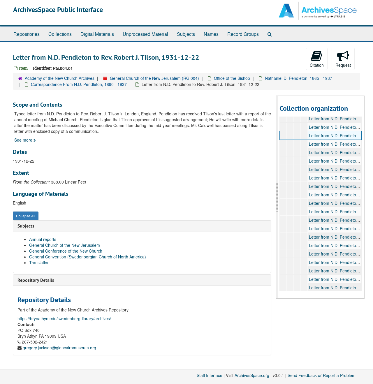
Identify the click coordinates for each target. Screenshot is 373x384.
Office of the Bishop (232, 78)
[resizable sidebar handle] (277, 197)
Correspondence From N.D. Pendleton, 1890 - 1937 (79, 84)
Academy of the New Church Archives (59, 78)
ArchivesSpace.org (252, 375)
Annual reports (42, 239)
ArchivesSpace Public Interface (58, 9)
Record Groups (243, 34)
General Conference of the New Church (65, 251)
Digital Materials (97, 34)
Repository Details (35, 280)
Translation (39, 262)
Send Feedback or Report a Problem (322, 375)
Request (343, 65)
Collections (60, 34)
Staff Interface (209, 375)
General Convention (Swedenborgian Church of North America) (87, 257)
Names (211, 34)
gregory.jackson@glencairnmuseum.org (59, 347)
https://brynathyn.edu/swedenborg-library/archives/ (64, 318)
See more (24, 140)
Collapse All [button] (25, 215)
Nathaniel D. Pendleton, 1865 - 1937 (298, 78)
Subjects (186, 34)
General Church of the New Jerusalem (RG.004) (154, 78)
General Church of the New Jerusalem (64, 245)
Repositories (26, 34)
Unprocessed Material (145, 34)
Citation (317, 65)
